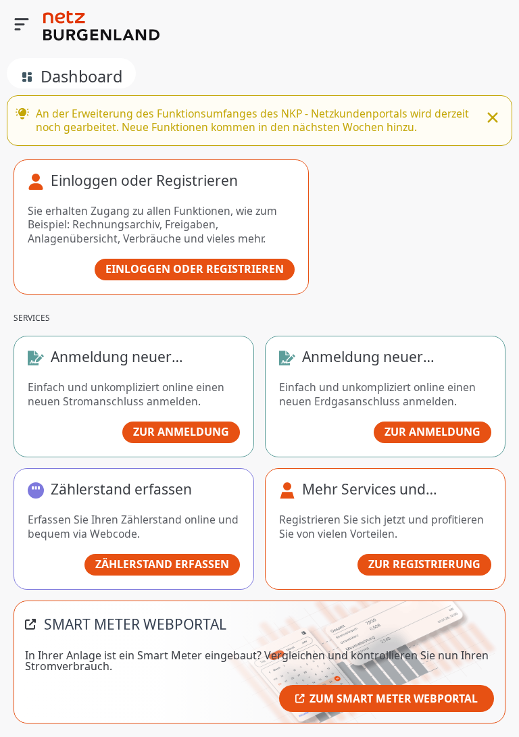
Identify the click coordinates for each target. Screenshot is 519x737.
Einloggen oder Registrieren (194, 268)
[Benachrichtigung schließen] (492, 119)
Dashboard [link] (81, 76)
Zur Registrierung (424, 564)
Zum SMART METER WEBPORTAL (394, 698)
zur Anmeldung (181, 431)
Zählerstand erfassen (162, 564)
